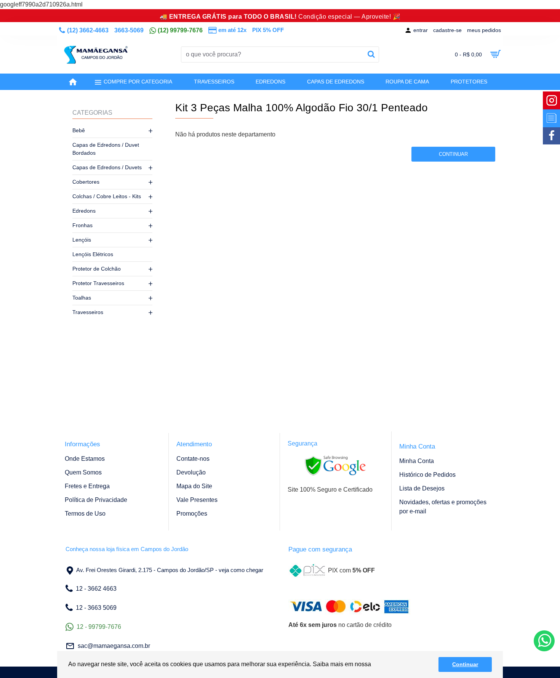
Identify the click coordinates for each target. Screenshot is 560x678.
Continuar (453, 154)
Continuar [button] (465, 664)
